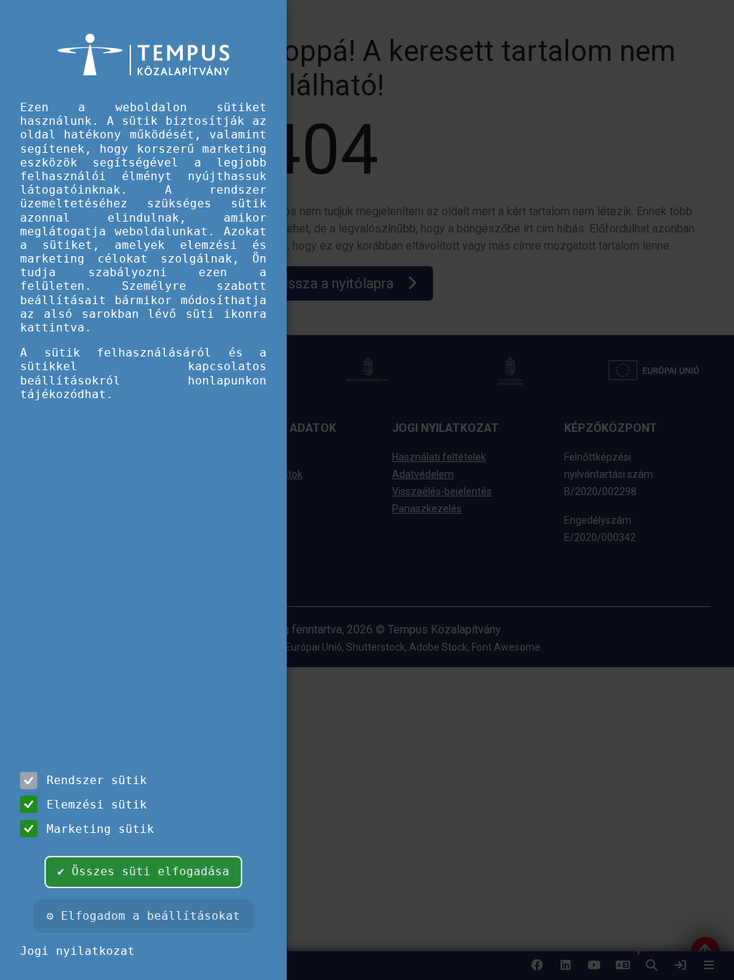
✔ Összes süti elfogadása (143, 871)
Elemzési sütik (97, 804)
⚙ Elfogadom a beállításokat (143, 916)
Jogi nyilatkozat (77, 951)
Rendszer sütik (97, 780)
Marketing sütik (100, 829)
